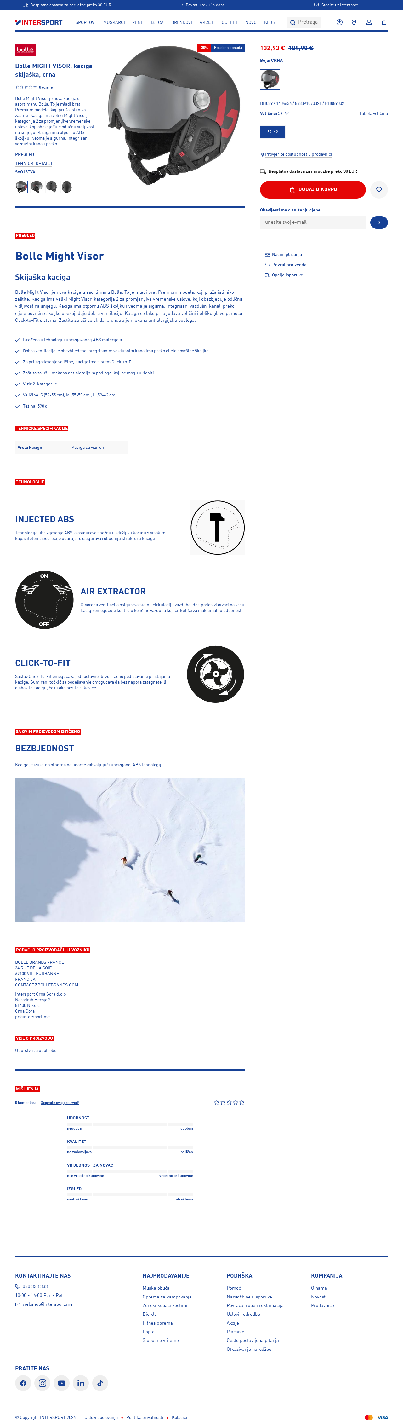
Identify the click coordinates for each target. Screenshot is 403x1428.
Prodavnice (322, 1305)
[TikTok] (100, 1383)
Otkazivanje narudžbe (249, 1349)
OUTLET (230, 22)
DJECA (157, 22)
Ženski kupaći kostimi (165, 1305)
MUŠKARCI (114, 22)
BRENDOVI (181, 22)
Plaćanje (235, 1331)
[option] (272, 132)
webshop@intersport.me (48, 1304)
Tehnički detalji (33, 163)
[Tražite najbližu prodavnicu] (353, 22)
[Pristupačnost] (339, 22)
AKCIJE (207, 22)
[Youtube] (62, 1383)
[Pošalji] (379, 222)
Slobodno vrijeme (161, 1340)
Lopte (149, 1331)
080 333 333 (35, 1286)
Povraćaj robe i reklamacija (255, 1305)
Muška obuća (156, 1288)
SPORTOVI (86, 22)
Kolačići (179, 1417)
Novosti (319, 1297)
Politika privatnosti (144, 1417)
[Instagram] (42, 1383)
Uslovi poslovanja (101, 1417)
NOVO (251, 22)
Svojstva (25, 172)
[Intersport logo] (39, 23)
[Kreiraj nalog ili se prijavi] (369, 22)
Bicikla (150, 1314)
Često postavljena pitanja (253, 1340)
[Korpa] (382, 22)
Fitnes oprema (158, 1323)
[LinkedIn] (81, 1383)
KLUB (269, 22)
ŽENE (138, 22)
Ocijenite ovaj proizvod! (60, 1103)
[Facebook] (23, 1383)
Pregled (24, 155)
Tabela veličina (374, 114)
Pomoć (234, 1288)
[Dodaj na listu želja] (379, 190)
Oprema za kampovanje (167, 1297)
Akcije (233, 1323)
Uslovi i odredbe (243, 1314)
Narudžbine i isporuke (249, 1297)
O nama (319, 1288)
